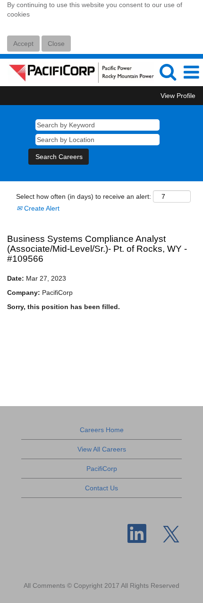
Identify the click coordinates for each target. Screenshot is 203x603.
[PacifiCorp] (77, 72)
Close (56, 43)
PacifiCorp (101, 468)
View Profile (178, 95)
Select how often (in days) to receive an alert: (83, 196)
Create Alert (40, 208)
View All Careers (101, 449)
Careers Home (102, 430)
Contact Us (101, 488)
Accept (23, 43)
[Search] (167, 72)
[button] (191, 72)
